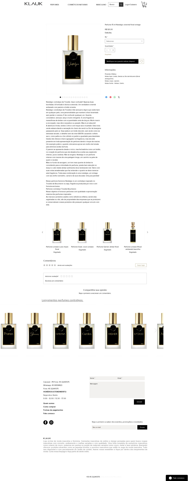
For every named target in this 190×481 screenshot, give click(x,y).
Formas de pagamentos (53, 410)
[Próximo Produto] (147, 232)
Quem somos (48, 403)
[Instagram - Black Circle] (51, 423)
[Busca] (121, 4)
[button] (58, 5)
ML (106, 37)
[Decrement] (106, 50)
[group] (95, 237)
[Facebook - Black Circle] (45, 423)
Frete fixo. (108, 33)
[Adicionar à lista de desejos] (141, 61)
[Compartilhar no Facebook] (106, 97)
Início (48, 16)
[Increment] (113, 50)
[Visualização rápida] (57, 232)
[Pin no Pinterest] (110, 97)
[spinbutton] (110, 50)
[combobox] (124, 41)
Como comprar (49, 407)
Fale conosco (49, 413)
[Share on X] (119, 97)
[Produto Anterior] (42, 232)
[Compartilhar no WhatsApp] (114, 97)
